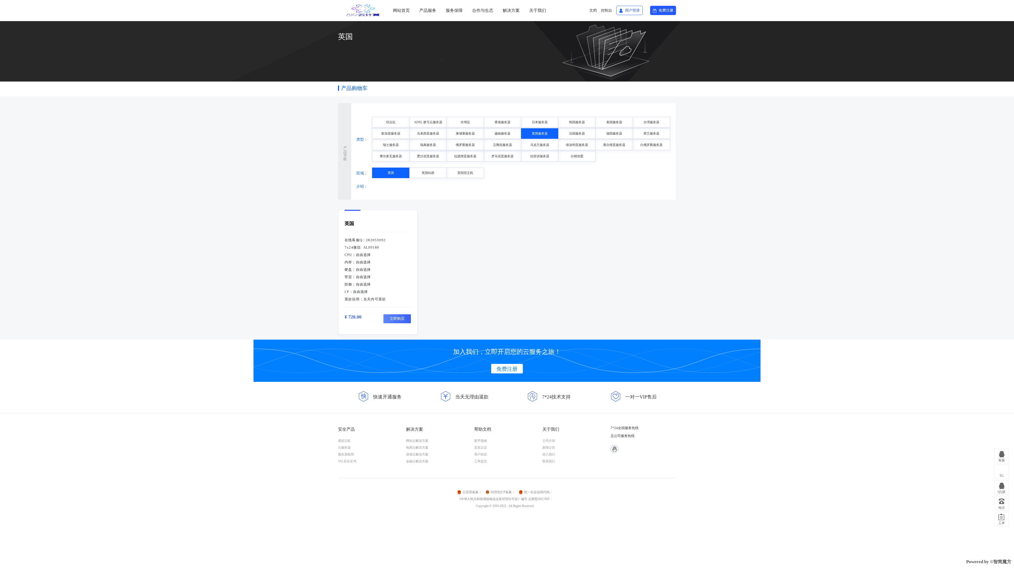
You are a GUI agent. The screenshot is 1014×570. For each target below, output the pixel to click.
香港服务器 (502, 122)
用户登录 (632, 10)
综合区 (391, 122)
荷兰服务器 (651, 133)
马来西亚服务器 (428, 133)
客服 (1001, 460)
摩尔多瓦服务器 (391, 156)
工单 (1001, 523)
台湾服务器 (651, 122)
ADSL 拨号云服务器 (428, 122)
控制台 (606, 10)
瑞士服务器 (391, 145)
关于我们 (537, 10)
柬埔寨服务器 (465, 133)
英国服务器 (540, 133)
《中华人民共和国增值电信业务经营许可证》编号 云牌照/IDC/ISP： (505, 499)
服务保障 (454, 10)
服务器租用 (346, 454)
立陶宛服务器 (502, 145)
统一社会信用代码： (538, 492)
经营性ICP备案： (503, 492)
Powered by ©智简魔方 (988, 561)
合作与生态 (482, 10)
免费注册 (666, 10)
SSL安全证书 (347, 461)
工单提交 (480, 461)
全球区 (465, 122)
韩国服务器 (577, 122)
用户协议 (480, 454)
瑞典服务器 (428, 145)
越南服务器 (502, 133)
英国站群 (428, 173)
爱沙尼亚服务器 (428, 156)
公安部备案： (472, 492)
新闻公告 (548, 447)
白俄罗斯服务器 (651, 145)
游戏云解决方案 (417, 454)
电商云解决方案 (417, 447)
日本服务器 (540, 122)
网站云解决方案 (417, 441)
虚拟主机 (344, 441)
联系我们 (548, 461)
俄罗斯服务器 (465, 145)
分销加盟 (577, 156)
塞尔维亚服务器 (614, 145)
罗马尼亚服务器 (502, 156)
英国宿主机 (465, 173)
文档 (593, 10)
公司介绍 (548, 441)
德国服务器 (614, 133)
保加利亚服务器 (577, 145)
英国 (391, 173)
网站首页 (401, 10)
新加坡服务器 (390, 133)
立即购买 (397, 319)
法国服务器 (577, 133)
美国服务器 (614, 122)
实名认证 (480, 447)
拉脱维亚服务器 (465, 156)
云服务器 (344, 447)
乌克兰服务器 (539, 145)
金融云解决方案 (417, 461)
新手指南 (480, 441)
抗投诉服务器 (539, 156)
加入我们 (548, 454)
